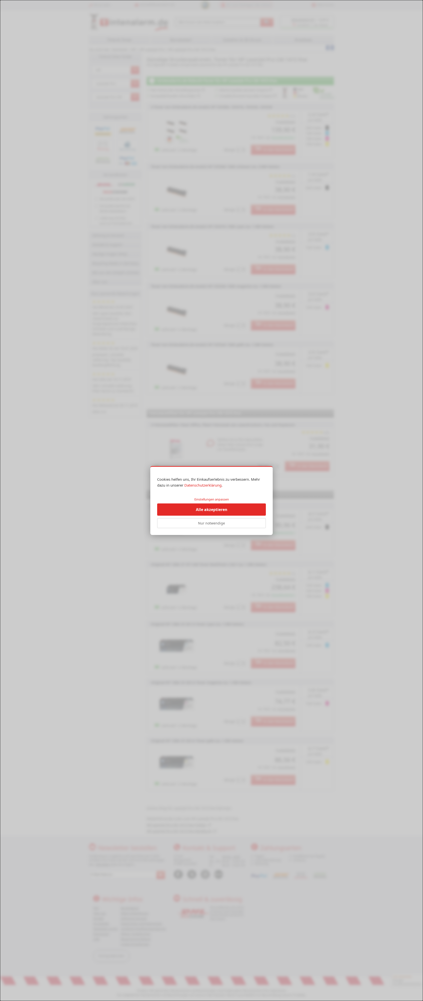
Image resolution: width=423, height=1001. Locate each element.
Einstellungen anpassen (211, 499)
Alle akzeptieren (211, 509)
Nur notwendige (211, 523)
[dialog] (211, 500)
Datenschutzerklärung (203, 485)
